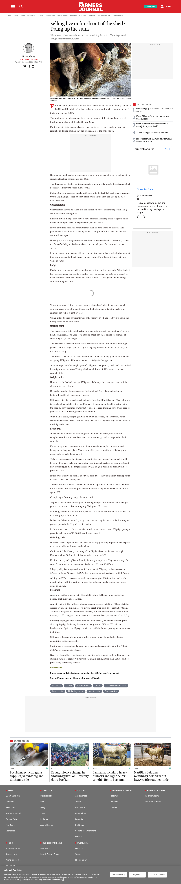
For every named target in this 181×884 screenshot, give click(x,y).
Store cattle (111, 691)
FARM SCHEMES (63, 15)
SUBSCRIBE (150, 7)
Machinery (80, 807)
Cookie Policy (57, 879)
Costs (97, 685)
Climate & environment (85, 830)
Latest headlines (13, 796)
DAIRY (16, 15)
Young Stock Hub (13, 860)
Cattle (69, 685)
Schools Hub (11, 854)
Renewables (80, 813)
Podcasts (79, 848)
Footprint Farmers (153, 801)
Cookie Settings (118, 874)
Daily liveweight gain (116, 685)
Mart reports (46, 796)
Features (114, 796)
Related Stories (21, 741)
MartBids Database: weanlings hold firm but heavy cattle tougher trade (151, 776)
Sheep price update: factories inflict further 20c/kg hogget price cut (84, 673)
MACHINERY (31, 15)
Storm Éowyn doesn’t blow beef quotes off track (75, 678)
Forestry (78, 836)
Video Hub (10, 865)
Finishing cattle (75, 691)
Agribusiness (81, 796)
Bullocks (56, 685)
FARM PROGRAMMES (156, 790)
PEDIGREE (92, 15)
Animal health (46, 825)
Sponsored (10, 830)
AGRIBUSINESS (50, 15)
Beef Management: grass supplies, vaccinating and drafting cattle (27, 776)
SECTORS (81, 790)
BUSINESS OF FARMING (52, 843)
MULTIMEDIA (82, 843)
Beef (42, 801)
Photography (81, 860)
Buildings (79, 825)
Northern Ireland (28, 59)
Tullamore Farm (152, 796)
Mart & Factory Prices (49, 854)
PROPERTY (73, 15)
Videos (78, 854)
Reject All (137, 874)
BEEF (10, 15)
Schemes (10, 801)
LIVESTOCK (47, 790)
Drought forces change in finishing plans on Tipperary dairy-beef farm (70, 776)
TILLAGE (40, 15)
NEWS (10, 790)
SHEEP (23, 15)
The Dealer (10, 825)
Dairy (42, 807)
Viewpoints (10, 807)
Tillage (78, 801)
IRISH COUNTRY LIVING (122, 790)
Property (79, 819)
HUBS (10, 843)
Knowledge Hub (13, 848)
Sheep (43, 813)
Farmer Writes (12, 819)
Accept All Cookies (157, 874)
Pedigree (44, 819)
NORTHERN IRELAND (104, 15)
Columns (114, 801)
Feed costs (57, 691)
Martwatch (45, 848)
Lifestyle (113, 807)
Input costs (94, 691)
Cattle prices (83, 685)
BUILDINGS (82, 15)
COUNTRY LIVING (118, 15)
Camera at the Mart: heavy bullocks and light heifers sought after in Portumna (110, 776)
